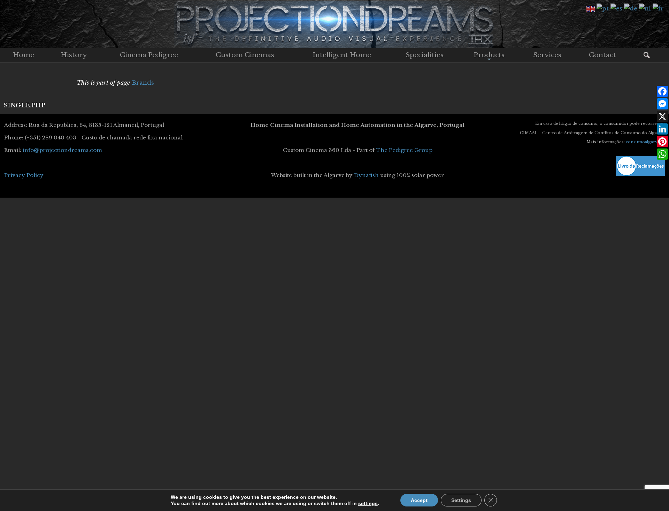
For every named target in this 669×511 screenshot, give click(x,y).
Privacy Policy (24, 175)
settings (368, 503)
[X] (662, 116)
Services (547, 55)
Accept (419, 500)
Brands (143, 82)
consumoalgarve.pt (645, 141)
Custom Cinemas (245, 55)
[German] (631, 8)
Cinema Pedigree (149, 55)
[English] (591, 8)
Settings (461, 500)
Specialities (425, 55)
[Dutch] (646, 8)
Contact (602, 55)
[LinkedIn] (662, 129)
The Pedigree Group (404, 150)
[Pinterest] (662, 141)
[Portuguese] (603, 8)
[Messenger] (662, 104)
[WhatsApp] (662, 154)
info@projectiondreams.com (62, 150)
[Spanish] (617, 8)
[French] (659, 8)
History (74, 55)
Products (489, 56)
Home (23, 55)
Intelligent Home (342, 55)
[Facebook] (662, 91)
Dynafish (366, 175)
